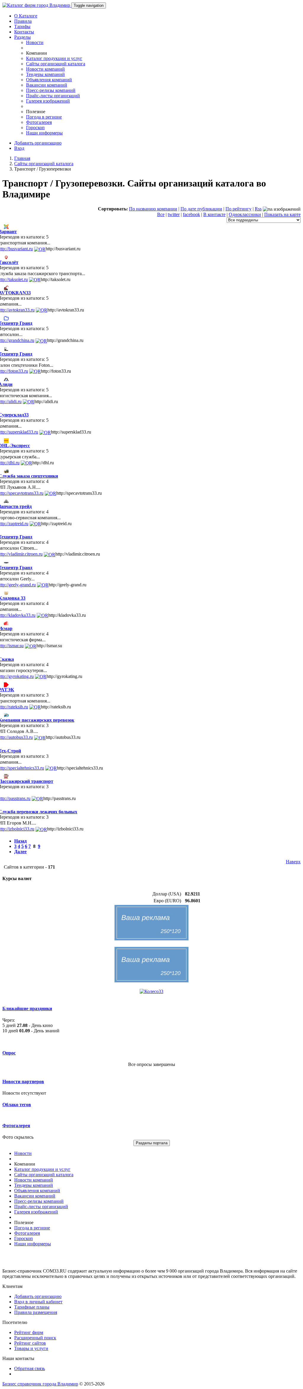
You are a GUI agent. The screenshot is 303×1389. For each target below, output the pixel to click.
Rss (258, 208)
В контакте (214, 214)
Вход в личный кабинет (38, 1301)
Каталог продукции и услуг (54, 58)
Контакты (24, 31)
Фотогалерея (39, 122)
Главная (22, 158)
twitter (174, 214)
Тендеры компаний (45, 74)
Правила (23, 21)
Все (161, 214)
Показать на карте (282, 214)
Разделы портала (151, 1143)
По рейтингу (238, 208)
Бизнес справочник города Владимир (40, 1383)
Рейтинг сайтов (30, 1343)
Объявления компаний (49, 79)
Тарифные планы (31, 1307)
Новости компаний (45, 69)
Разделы (22, 37)
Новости (34, 42)
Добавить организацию (38, 142)
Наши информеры (44, 132)
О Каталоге (25, 15)
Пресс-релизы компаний (50, 90)
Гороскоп (35, 127)
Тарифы (22, 26)
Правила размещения (35, 1312)
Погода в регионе (44, 116)
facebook (191, 214)
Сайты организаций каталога (55, 63)
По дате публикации (201, 208)
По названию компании (153, 208)
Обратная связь (29, 1368)
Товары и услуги (31, 1348)
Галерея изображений (48, 100)
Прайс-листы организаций (53, 95)
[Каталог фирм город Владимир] (36, 5)
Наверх (293, 861)
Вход (19, 148)
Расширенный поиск (35, 1337)
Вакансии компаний (46, 84)
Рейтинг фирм (28, 1332)
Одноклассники (245, 214)
